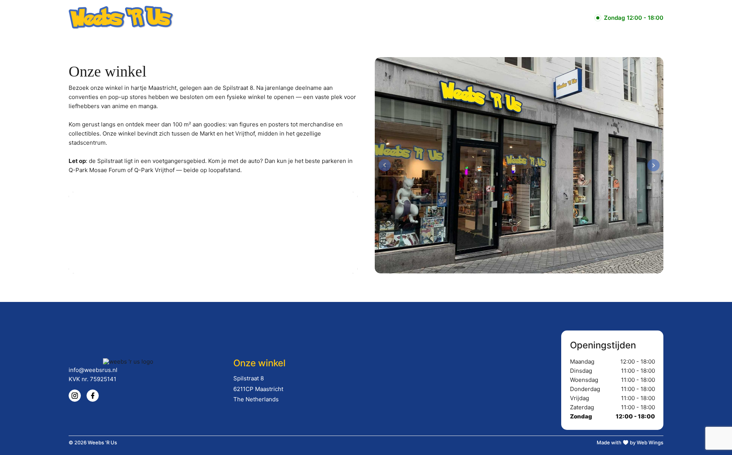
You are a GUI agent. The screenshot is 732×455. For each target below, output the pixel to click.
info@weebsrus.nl (93, 370)
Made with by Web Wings (630, 442)
